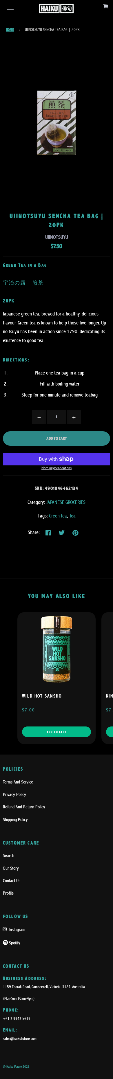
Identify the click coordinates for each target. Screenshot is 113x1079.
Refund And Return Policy (24, 807)
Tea (72, 516)
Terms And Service (18, 782)
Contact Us (11, 880)
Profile (8, 893)
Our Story (11, 868)
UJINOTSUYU (56, 237)
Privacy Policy (14, 794)
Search (8, 855)
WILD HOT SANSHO (42, 696)
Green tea (58, 516)
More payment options (56, 468)
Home (10, 29)
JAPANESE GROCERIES (65, 502)
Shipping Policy (15, 819)
